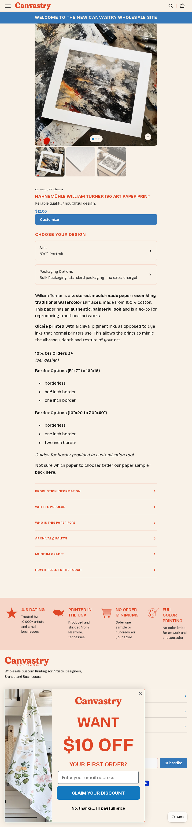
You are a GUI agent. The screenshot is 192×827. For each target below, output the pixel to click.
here (50, 472)
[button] (171, 6)
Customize (49, 219)
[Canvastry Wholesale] (33, 6)
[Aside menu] (9, 6)
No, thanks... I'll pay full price (98, 808)
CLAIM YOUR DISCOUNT (98, 793)
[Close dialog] (140, 693)
